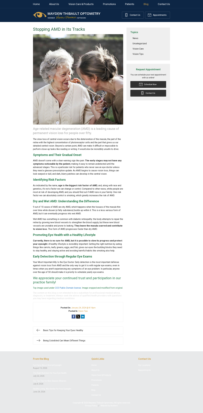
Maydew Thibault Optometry (101, 403)
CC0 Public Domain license (68, 288)
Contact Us (164, 4)
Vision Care (138, 48)
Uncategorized (140, 43)
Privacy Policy (91, 406)
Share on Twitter (78, 317)
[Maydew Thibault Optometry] (66, 15)
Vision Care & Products (81, 4)
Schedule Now (150, 84)
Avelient (114, 406)
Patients (129, 4)
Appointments (159, 15)
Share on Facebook (74, 317)
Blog (146, 4)
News (135, 38)
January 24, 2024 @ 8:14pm (83, 308)
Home (36, 4)
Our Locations (144, 365)
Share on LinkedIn (83, 317)
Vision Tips (83, 311)
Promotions (109, 4)
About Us (54, 4)
